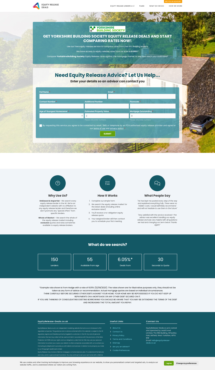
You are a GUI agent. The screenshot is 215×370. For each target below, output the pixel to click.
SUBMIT (107, 133)
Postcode (134, 101)
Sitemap (116, 343)
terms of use (99, 128)
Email (110, 92)
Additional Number (94, 101)
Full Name (44, 92)
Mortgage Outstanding (141, 111)
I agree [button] (169, 363)
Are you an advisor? (173, 1)
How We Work (175, 6)
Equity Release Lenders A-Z (122, 6)
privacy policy (116, 128)
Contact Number (47, 101)
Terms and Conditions (122, 339)
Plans (141, 6)
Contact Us (117, 331)
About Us (116, 328)
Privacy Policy (118, 335)
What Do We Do (156, 6)
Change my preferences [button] (186, 363)
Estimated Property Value (97, 111)
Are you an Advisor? (121, 346)
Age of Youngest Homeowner (53, 111)
